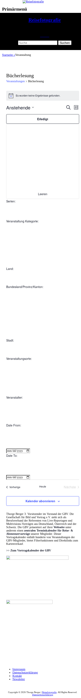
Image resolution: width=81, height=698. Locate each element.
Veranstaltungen (15, 81)
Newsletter (18, 679)
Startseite (8, 54)
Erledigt (42, 119)
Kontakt (17, 675)
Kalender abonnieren (40, 501)
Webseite (59, 527)
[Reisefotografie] (33, 1)
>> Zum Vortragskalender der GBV (28, 550)
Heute (42, 486)
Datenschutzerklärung (25, 672)
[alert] (42, 96)
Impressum (18, 669)
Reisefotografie (44, 20)
